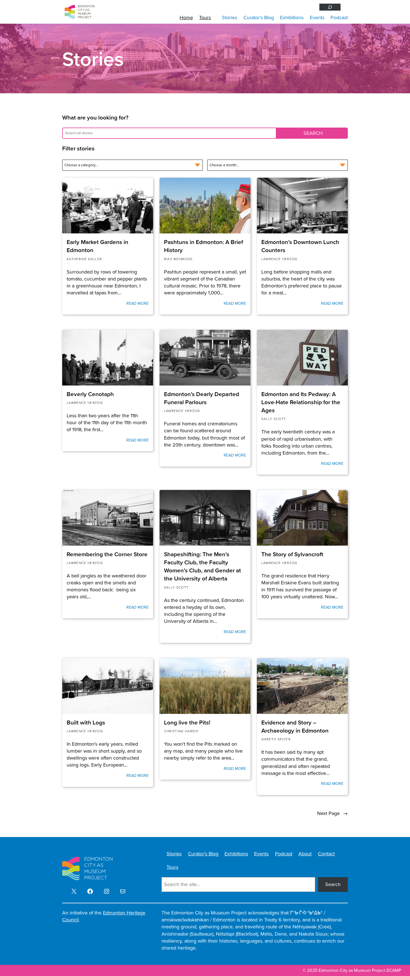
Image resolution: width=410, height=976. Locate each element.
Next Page (332, 813)
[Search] (330, 7)
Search (333, 884)
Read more (137, 303)
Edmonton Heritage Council (103, 916)
